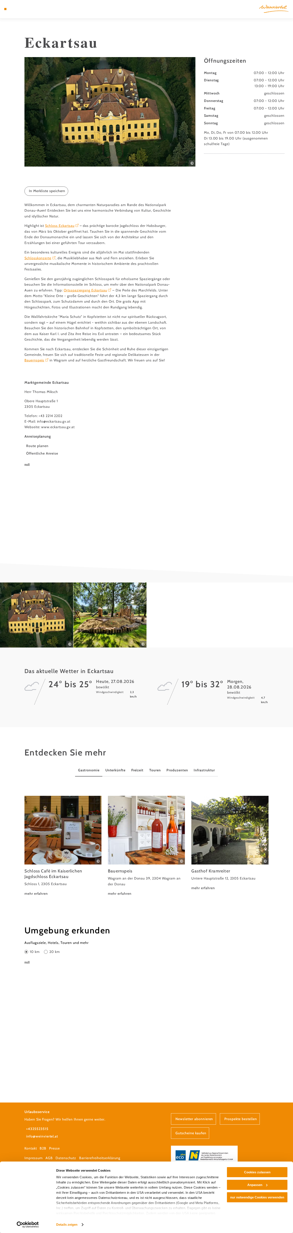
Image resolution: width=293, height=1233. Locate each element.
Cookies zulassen (257, 1172)
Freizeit (137, 770)
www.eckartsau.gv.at (57, 427)
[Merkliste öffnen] (21, 9)
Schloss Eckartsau (59, 226)
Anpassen (254, 1185)
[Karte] (15, 9)
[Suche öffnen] (26, 9)
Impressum (33, 1158)
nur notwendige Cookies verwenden (257, 1197)
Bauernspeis (34, 360)
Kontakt (30, 1148)
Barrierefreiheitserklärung (99, 1158)
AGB (49, 1158)
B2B (43, 1148)
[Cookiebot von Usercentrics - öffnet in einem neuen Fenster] (28, 1224)
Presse (54, 1148)
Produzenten (177, 770)
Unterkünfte (115, 770)
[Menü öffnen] (5, 9)
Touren (155, 770)
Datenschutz (66, 1158)
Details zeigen (66, 1224)
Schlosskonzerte (37, 258)
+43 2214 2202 (50, 416)
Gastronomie (89, 770)
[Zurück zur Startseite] (274, 9)
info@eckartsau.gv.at (53, 421)
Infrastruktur (204, 770)
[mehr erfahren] (62, 846)
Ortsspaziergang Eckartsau (85, 290)
